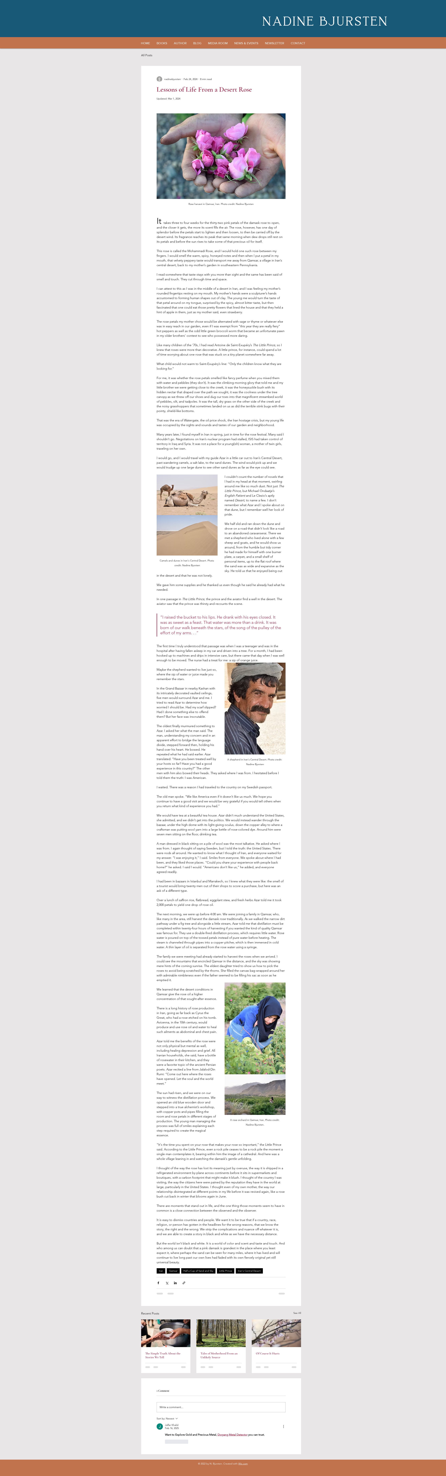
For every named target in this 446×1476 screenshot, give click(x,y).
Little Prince (225, 1270)
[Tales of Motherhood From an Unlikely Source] (221, 1333)
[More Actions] (283, 1426)
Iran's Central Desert (249, 1270)
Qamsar (173, 1270)
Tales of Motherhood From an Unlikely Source (219, 1355)
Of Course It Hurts (267, 1353)
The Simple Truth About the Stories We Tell (162, 1355)
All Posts (146, 55)
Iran (161, 1270)
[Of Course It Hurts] (276, 1333)
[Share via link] (184, 1283)
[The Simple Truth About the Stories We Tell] (165, 1333)
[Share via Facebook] (158, 1283)
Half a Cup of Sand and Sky (198, 1270)
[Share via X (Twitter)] (166, 1283)
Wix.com (243, 1463)
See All (297, 1313)
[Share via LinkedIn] (175, 1283)
